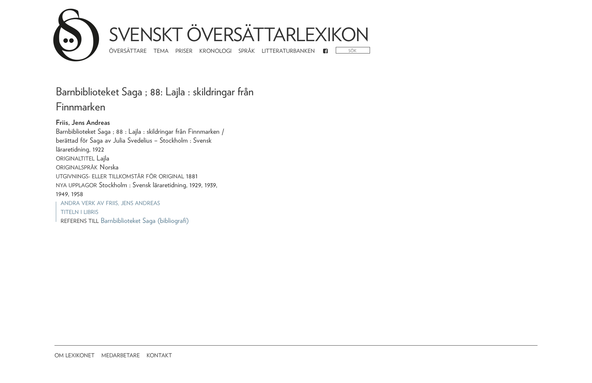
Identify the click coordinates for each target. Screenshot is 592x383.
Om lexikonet (74, 355)
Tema (161, 51)
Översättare (128, 51)
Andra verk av (110, 203)
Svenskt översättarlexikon (239, 34)
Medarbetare (120, 355)
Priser (184, 51)
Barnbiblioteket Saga (128, 220)
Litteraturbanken (288, 51)
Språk (246, 51)
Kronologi (215, 51)
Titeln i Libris (79, 212)
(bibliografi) (173, 220)
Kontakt (159, 355)
